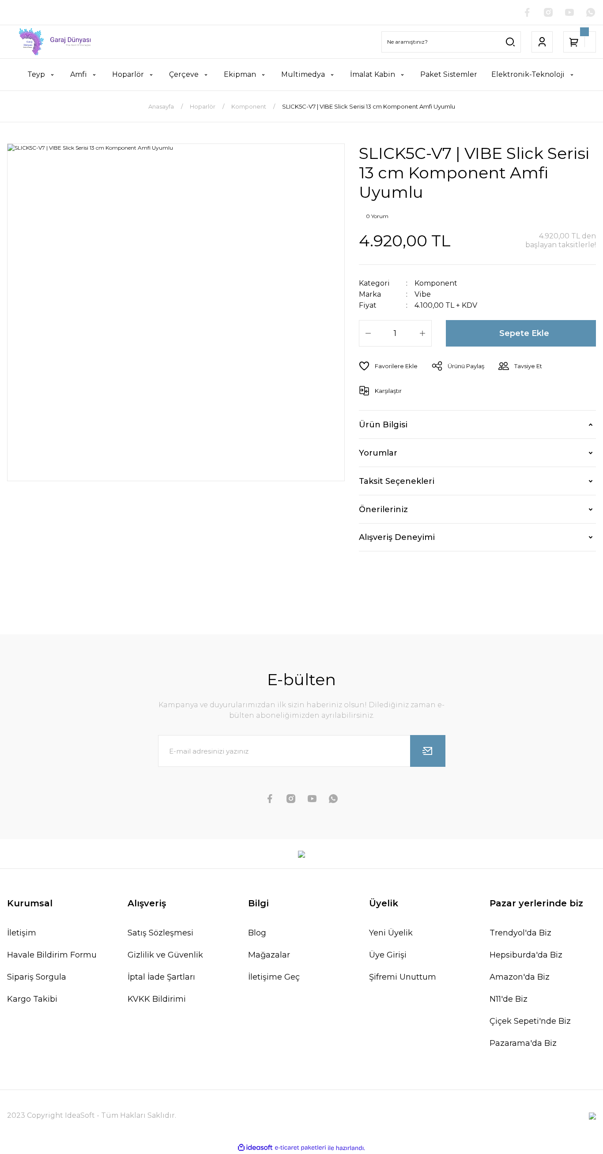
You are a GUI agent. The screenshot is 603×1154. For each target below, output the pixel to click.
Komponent (436, 283)
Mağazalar (269, 955)
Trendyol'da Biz (520, 933)
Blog (257, 933)
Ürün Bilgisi (383, 425)
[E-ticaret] (300, 1148)
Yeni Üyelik (391, 933)
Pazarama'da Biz (523, 1043)
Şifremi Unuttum (402, 977)
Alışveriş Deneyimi (397, 537)
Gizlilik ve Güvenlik (165, 955)
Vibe (423, 294)
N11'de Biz (509, 999)
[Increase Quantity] (422, 333)
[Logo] (50, 41)
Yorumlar (378, 453)
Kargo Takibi (32, 999)
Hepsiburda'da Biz (526, 955)
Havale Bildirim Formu (52, 955)
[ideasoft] (255, 1148)
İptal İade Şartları (161, 977)
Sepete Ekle (524, 333)
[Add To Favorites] (388, 366)
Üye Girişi (388, 955)
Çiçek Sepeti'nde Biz (530, 1021)
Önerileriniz (383, 509)
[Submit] (427, 751)
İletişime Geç (274, 977)
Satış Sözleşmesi (160, 933)
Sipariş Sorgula (36, 977)
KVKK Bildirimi (157, 999)
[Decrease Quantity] (368, 333)
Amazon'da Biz (520, 977)
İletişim (21, 933)
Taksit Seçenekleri (396, 481)
